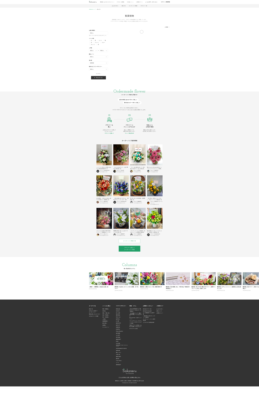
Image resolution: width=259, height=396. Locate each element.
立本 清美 (118, 343)
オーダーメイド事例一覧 (129, 240)
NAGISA (118, 310)
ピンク (100, 40)
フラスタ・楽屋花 (120, 1)
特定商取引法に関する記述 (138, 380)
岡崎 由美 (118, 308)
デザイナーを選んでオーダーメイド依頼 (129, 248)
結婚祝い (104, 325)
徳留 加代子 (118, 323)
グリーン (97, 42)
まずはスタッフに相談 (93, 316)
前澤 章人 (118, 319)
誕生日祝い (105, 323)
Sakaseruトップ (92, 9)
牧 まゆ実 (118, 313)
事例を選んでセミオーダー (94, 314)
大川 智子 (118, 335)
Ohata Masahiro (119, 331)
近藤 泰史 (118, 327)
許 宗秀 (117, 321)
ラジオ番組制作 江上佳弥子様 (148, 313)
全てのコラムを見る (134, 328)
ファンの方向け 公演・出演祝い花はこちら (129, 377)
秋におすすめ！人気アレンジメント (136, 318)
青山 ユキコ (118, 352)
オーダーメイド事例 (133, 5)
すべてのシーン (106, 327)
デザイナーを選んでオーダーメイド (93, 311)
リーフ (117, 362)
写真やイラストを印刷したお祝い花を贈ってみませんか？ (136, 326)
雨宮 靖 (117, 358)
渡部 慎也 (118, 315)
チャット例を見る (129, 133)
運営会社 (117, 380)
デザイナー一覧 (144, 5)
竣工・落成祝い (106, 317)
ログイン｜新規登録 (165, 1)
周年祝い (104, 310)
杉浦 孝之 (118, 329)
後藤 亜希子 (118, 339)
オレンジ (93, 44)
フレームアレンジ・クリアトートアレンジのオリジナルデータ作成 (136, 322)
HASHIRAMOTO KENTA (121, 348)
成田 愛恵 (118, 333)
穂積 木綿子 (118, 356)
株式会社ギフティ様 (147, 308)
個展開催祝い (105, 321)
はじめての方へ (115, 5)
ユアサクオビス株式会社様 (148, 322)
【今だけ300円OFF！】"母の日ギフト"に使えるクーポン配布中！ (135, 310)
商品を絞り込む (99, 77)
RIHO (117, 341)
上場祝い (104, 319)
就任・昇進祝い (106, 315)
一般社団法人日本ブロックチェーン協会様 (149, 316)
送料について (159, 310)
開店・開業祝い (106, 308)
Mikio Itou (118, 317)
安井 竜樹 (118, 337)
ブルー (103, 42)
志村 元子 (118, 325)
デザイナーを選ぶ (109, 133)
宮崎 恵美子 (118, 364)
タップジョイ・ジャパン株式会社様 (149, 320)
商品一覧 (123, 5)
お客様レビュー (159, 313)
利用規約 (129, 380)
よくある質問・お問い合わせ (151, 1)
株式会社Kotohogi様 (147, 310)
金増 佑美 (118, 350)
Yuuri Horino (118, 360)
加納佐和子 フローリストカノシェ (121, 346)
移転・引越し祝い (106, 313)
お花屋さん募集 (123, 380)
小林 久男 (118, 354)
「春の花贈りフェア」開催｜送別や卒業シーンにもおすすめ (136, 314)
